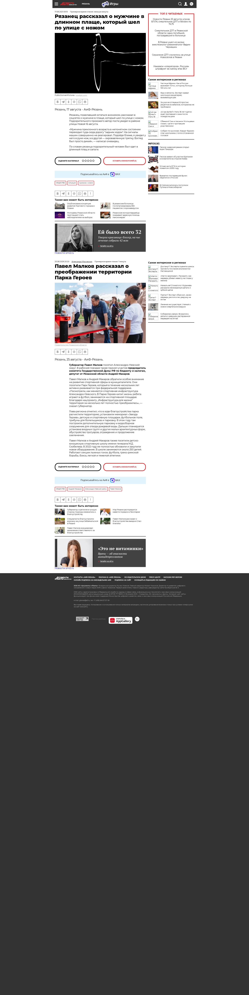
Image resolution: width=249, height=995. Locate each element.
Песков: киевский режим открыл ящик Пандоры (174, 148)
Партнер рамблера (98, 619)
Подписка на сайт (123, 580)
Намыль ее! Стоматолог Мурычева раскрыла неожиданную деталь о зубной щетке (176, 287)
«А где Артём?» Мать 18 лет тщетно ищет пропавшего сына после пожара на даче (176, 114)
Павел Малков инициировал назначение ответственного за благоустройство (81, 530)
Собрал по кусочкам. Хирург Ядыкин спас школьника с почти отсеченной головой (177, 133)
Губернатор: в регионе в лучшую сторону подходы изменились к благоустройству (82, 512)
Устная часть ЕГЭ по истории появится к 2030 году (173, 167)
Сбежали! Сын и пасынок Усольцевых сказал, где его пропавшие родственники (177, 123)
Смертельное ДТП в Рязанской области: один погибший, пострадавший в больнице (171, 33)
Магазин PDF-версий (173, 577)
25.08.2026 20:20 (62, 261)
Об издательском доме (135, 577)
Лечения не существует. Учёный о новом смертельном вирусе (176, 305)
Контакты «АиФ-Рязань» (84, 577)
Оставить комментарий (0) (124, 161)
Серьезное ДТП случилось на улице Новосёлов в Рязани (171, 56)
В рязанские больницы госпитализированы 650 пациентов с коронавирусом (126, 206)
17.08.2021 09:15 (61, 12)
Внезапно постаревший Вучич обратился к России (173, 177)
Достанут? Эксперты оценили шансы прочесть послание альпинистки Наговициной (177, 268)
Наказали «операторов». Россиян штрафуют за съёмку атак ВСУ (171, 67)
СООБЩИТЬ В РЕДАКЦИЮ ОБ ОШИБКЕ (150, 580)
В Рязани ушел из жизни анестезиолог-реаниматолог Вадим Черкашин (171, 44)
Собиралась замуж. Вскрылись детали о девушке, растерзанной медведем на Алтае (175, 316)
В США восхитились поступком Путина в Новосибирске (174, 186)
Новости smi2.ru (64, 253)
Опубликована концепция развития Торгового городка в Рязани (81, 206)
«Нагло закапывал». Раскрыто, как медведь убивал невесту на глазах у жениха (177, 278)
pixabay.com (81, 95)
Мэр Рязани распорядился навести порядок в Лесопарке (126, 511)
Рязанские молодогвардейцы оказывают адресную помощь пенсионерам (126, 215)
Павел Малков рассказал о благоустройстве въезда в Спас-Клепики (127, 521)
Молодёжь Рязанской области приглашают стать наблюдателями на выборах (81, 215)
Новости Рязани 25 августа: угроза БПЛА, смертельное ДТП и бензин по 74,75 (171, 21)
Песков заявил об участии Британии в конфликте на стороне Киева (176, 158)
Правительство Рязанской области (71, 345)
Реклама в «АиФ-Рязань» (110, 577)
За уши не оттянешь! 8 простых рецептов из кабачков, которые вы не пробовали (177, 104)
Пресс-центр (154, 577)
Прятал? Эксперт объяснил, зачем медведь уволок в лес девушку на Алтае (176, 297)
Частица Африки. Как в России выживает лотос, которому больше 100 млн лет (176, 85)
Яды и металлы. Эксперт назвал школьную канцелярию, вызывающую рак (175, 95)
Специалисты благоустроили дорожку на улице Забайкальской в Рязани (82, 521)
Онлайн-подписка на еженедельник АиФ (92, 580)
